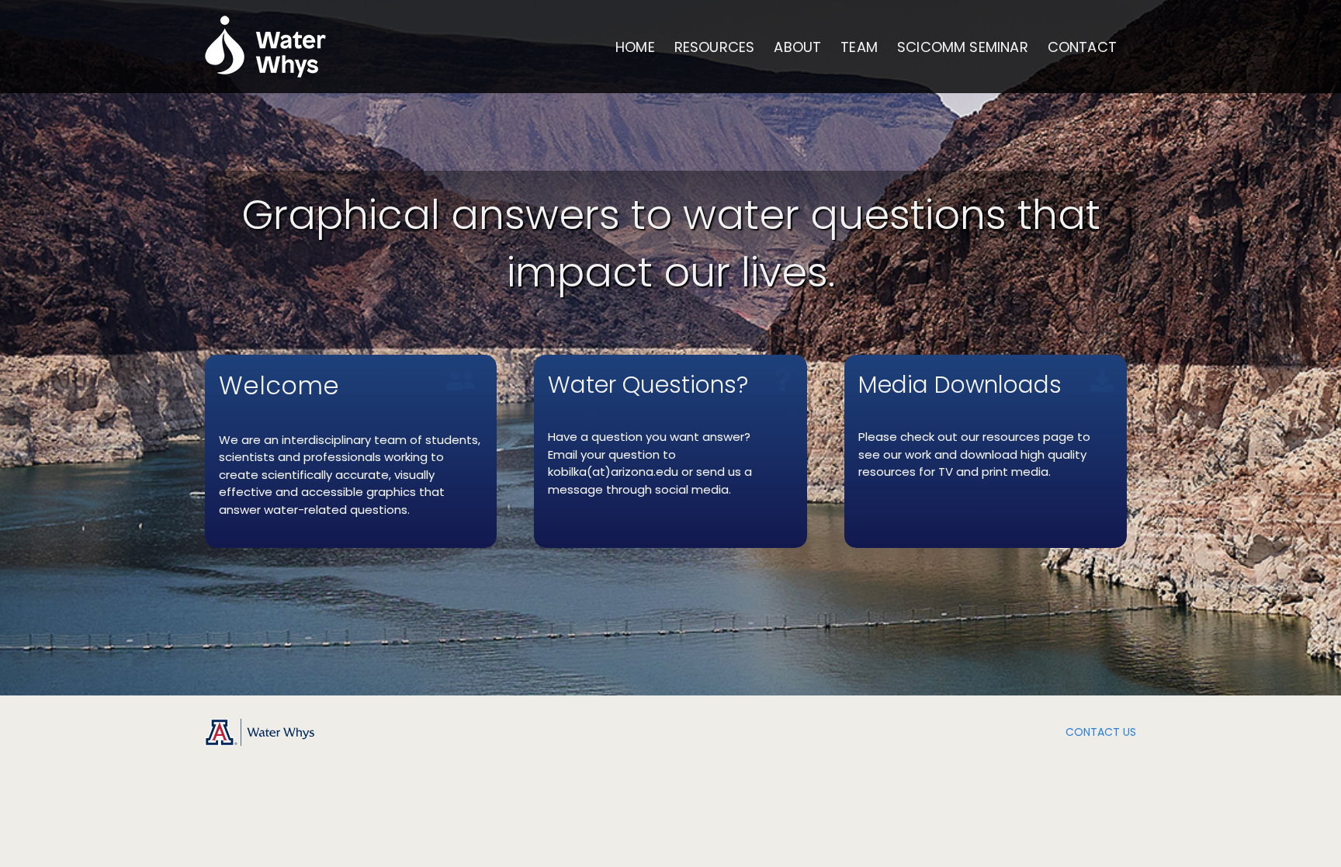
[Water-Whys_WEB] (259, 724)
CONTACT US (1101, 732)
